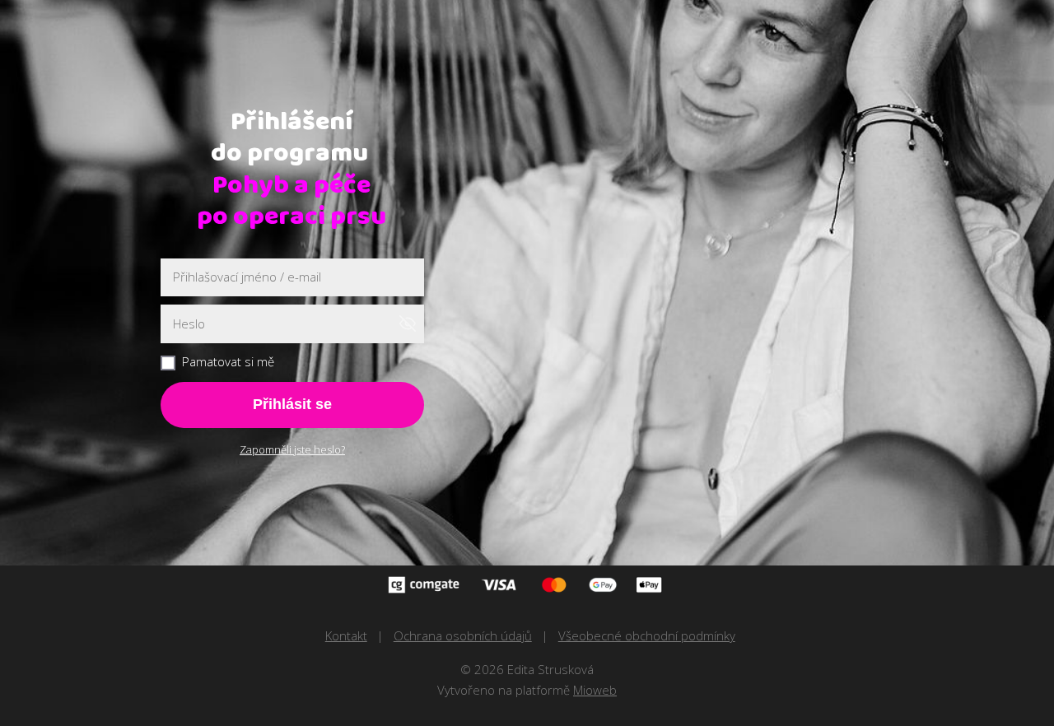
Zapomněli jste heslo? (292, 449)
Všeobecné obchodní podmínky (646, 635)
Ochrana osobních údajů (463, 635)
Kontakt (346, 635)
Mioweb (595, 690)
